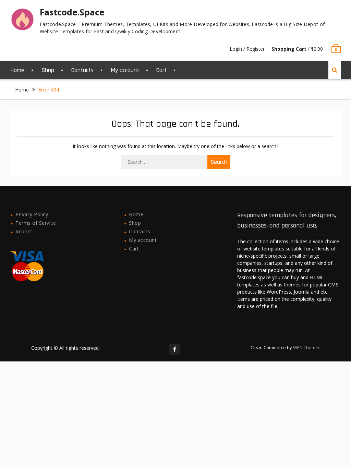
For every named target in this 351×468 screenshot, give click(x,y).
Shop (47, 70)
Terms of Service (35, 223)
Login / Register (247, 49)
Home (17, 70)
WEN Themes (306, 347)
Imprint (24, 231)
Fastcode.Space (72, 12)
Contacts (82, 70)
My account (125, 70)
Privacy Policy (31, 214)
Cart (161, 70)
